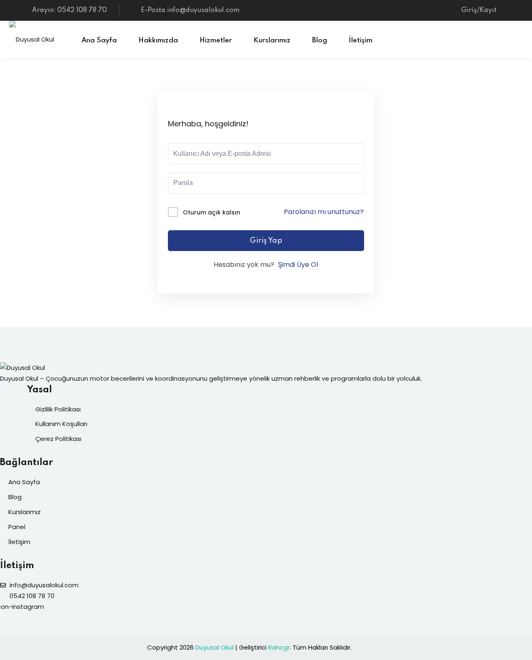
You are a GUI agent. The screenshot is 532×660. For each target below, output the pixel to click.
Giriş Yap (266, 240)
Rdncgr (279, 647)
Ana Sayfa (99, 40)
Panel (16, 526)
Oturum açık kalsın (211, 212)
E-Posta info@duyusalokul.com (190, 10)
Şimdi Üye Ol (298, 264)
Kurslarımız (272, 40)
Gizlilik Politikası (58, 409)
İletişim (360, 40)
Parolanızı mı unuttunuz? (324, 212)
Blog (319, 40)
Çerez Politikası (58, 438)
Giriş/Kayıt (479, 10)
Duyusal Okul (214, 647)
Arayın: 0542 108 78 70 (69, 10)
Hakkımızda (158, 40)
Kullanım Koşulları (61, 423)
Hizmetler (216, 40)
